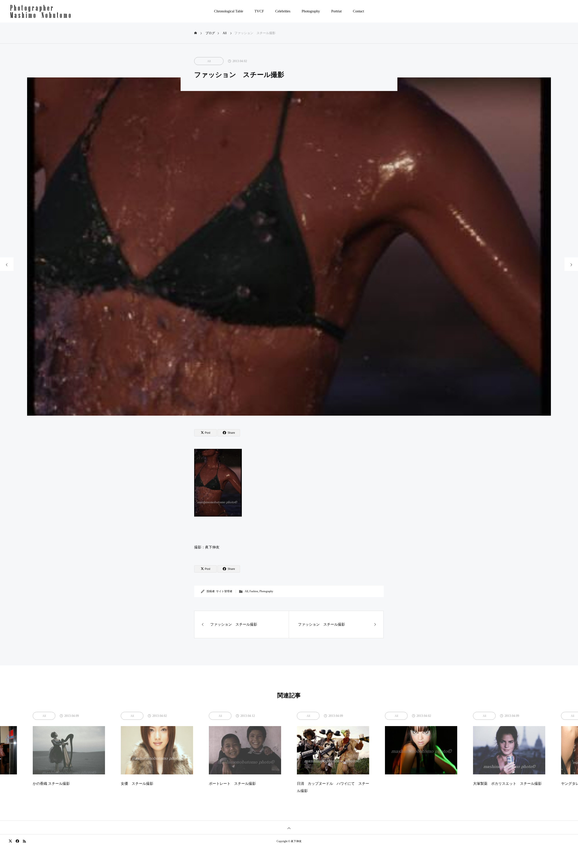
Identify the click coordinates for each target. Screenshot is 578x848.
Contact (358, 11)
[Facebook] (17, 841)
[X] (10, 841)
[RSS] (24, 841)
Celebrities (282, 11)
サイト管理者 (224, 591)
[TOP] (289, 827)
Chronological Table (228, 11)
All (209, 61)
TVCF (259, 11)
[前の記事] (7, 264)
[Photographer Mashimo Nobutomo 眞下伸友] (40, 11)
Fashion (253, 591)
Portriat (336, 11)
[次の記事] (571, 264)
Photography (311, 11)
